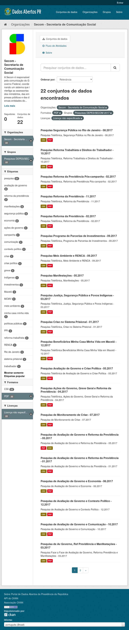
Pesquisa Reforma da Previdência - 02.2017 (68, 216)
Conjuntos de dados (66, 12)
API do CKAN (11, 598)
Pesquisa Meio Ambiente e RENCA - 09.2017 (69, 256)
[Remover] (106, 107)
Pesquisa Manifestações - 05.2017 (62, 275)
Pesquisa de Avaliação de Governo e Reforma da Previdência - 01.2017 (80, 459)
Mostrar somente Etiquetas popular (14, 374)
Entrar (120, 2)
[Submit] (115, 67)
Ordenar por (47, 79)
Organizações (90, 12)
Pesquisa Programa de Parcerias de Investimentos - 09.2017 (79, 236)
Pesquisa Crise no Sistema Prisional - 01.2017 (70, 322)
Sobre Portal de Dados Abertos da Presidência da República (36, 594)
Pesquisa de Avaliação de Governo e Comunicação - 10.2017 (79, 524)
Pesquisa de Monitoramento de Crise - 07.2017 (70, 415)
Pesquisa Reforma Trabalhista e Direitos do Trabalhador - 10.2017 (77, 151)
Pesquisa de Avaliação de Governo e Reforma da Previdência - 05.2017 (80, 436)
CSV (43, 140)
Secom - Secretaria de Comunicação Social (65, 24)
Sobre (119, 12)
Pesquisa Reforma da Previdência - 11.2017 (68, 196)
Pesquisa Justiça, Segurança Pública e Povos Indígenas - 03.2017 (77, 297)
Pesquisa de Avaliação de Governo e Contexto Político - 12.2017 (76, 502)
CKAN (9, 614)
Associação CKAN (13, 602)
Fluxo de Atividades (56, 45)
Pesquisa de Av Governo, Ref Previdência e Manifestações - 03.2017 (79, 545)
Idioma (8, 619)
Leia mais (9, 105)
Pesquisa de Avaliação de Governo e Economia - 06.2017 (77, 481)
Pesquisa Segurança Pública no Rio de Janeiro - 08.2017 (77, 130)
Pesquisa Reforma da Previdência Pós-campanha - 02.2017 (78, 176)
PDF (50, 140)
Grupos (107, 12)
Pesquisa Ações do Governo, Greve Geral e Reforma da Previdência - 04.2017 (76, 390)
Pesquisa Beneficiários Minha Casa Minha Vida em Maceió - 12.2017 (78, 343)
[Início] (5, 24)
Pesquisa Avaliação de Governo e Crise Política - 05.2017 (77, 368)
